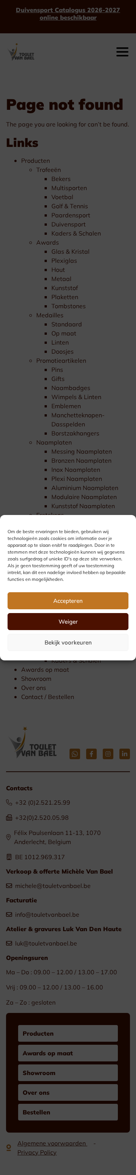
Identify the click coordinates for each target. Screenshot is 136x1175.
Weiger (68, 621)
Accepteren (68, 600)
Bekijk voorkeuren (68, 642)
